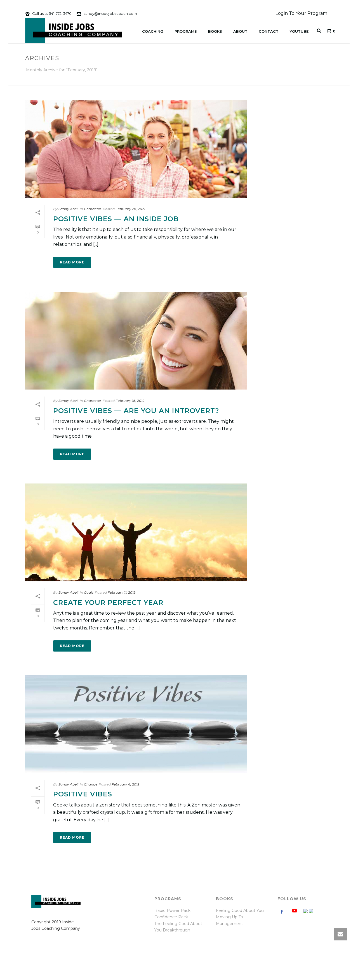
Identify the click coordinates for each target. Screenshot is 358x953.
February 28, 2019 (130, 209)
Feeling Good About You (240, 910)
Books (215, 31)
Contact (269, 31)
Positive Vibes (82, 794)
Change (90, 784)
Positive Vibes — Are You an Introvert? (136, 411)
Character (92, 209)
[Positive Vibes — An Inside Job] (136, 149)
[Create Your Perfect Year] (136, 532)
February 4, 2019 (125, 784)
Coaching (152, 31)
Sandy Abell (68, 209)
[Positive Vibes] (136, 724)
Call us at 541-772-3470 (52, 13)
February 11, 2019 (121, 592)
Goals (88, 592)
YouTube (299, 31)
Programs (186, 31)
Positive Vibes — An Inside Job (116, 219)
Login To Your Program (301, 13)
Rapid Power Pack (172, 910)
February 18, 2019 (130, 400)
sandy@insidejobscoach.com (110, 13)
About (240, 31)
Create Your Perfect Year (108, 602)
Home (263, 80)
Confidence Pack (171, 916)
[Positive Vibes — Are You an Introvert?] (136, 341)
